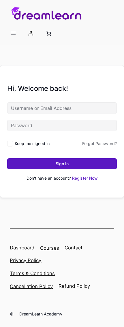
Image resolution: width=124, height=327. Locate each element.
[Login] (31, 33)
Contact (73, 248)
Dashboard (22, 248)
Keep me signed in (32, 143)
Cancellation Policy (31, 286)
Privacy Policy (25, 260)
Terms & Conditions (32, 273)
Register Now (85, 178)
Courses (49, 248)
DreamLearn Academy (40, 313)
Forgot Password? (99, 143)
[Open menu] (13, 33)
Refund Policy (74, 286)
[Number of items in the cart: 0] (48, 33)
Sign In (62, 163)
